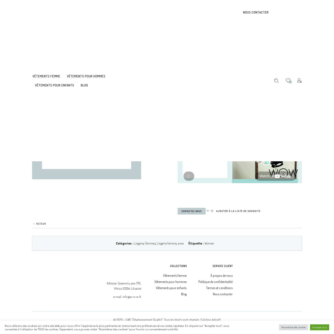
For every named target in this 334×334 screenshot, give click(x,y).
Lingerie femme (166, 243)
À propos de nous (221, 275)
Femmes (150, 243)
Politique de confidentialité (216, 282)
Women (209, 243)
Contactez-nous (191, 211)
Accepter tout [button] (319, 327)
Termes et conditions (219, 288)
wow (181, 243)
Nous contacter (256, 12)
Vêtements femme (175, 275)
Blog (184, 294)
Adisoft (216, 320)
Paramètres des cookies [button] (293, 327)
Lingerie (139, 243)
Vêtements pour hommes (170, 282)
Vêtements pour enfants (171, 288)
